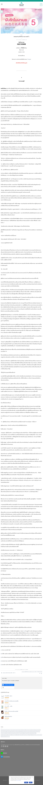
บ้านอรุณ (29, 59)
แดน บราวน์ (36, 734)
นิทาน (1, 731)
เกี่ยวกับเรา (5, 780)
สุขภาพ (14, 733)
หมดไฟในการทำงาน (18, 733)
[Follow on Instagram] (4, 746)
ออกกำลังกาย (28, 733)
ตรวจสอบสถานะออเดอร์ (35, 780)
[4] (35, 489)
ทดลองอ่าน (21, 669)
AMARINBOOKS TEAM (24, 39)
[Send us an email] (7, 746)
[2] (29, 299)
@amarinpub (5, 753)
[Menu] (2, 4)
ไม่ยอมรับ (26, 782)
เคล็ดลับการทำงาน (12, 734)
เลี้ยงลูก (29, 734)
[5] (24, 631)
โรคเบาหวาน (8, 736)
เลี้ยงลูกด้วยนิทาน (32, 734)
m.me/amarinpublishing (6, 756)
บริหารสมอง (13, 731)
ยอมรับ (30, 782)
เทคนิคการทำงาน (25, 734)
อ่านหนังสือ (35, 733)
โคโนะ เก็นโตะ (40, 734)
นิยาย (3, 731)
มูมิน (25, 731)
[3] (21, 305)
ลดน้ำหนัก (31, 731)
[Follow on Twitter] (5, 746)
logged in (9, 680)
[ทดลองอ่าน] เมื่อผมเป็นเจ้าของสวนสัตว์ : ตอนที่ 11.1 (9, 672)
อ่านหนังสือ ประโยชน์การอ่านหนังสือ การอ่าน (5, 734)
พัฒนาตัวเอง (22, 731)
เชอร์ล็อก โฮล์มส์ (17, 734)
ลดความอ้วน (28, 731)
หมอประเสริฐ (22, 733)
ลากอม (39, 731)
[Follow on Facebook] (2, 746)
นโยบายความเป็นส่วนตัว (18, 780)
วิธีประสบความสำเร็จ (8, 733)
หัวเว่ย (25, 733)
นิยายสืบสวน (6, 731)
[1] (38, 209)
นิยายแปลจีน (10, 731)
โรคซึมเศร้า (2, 736)
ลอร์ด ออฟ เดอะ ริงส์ (35, 731)
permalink (27, 669)
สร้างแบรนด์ (12, 733)
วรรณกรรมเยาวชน (3, 733)
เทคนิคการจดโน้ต (21, 734)
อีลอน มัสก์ (32, 733)
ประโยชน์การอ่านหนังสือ (18, 731)
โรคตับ (5, 736)
